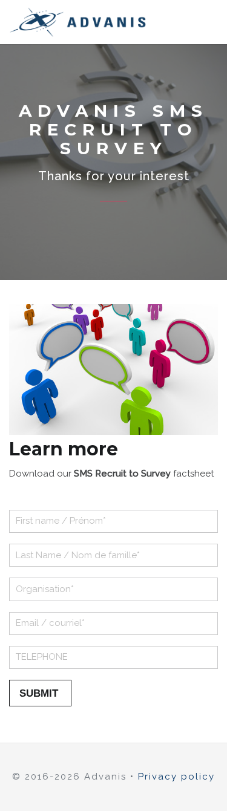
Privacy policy (176, 776)
